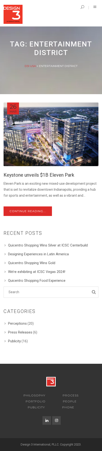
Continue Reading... (27, 211)
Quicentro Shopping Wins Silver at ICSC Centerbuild (48, 245)
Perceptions (17, 323)
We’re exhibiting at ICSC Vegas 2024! (36, 272)
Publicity (14, 341)
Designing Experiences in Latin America (38, 254)
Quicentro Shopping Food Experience (36, 280)
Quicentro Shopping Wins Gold (31, 263)
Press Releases (20, 332)
